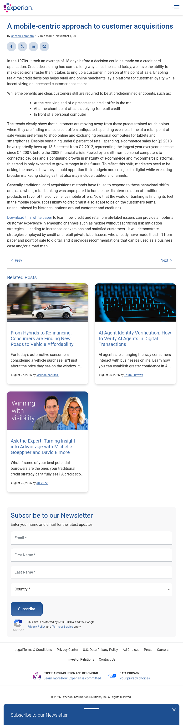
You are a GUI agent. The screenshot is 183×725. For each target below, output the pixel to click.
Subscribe (26, 609)
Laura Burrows (133, 375)
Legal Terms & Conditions (33, 650)
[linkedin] (33, 46)
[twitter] (22, 46)
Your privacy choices (135, 678)
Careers (162, 650)
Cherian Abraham (22, 36)
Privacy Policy (36, 626)
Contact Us (107, 659)
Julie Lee (42, 483)
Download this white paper (29, 217)
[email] (44, 46)
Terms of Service (62, 626)
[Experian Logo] (18, 7)
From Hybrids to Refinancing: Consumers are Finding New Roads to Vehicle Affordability (42, 338)
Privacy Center (67, 650)
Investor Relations (80, 659)
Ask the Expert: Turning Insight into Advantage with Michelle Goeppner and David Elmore (43, 446)
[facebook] (11, 46)
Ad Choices (131, 650)
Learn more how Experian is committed (72, 678)
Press (148, 650)
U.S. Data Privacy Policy (100, 650)
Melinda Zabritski (47, 375)
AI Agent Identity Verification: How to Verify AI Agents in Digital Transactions (135, 338)
